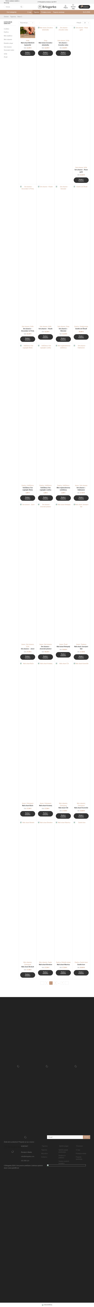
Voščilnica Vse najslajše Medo (27, 489)
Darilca (76, 326)
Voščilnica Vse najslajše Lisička (45, 489)
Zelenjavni (30, 803)
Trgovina (36, 12)
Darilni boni (84, 962)
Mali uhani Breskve (45, 964)
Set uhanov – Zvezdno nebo (63, 44)
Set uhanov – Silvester (63, 330)
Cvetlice (6, 29)
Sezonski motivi (9, 50)
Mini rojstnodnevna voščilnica (63, 489)
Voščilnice (30, 485)
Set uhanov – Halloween (81, 489)
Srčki (27, 40)
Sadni (50, 962)
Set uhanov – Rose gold (81, 171)
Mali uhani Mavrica (63, 964)
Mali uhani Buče (27, 805)
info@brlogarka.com (27, 1156)
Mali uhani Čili (63, 808)
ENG (88, 12)
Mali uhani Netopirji (63, 646)
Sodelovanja (84, 326)
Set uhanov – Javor (27, 649)
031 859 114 (25, 1160)
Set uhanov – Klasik (45, 328)
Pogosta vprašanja (58, 12)
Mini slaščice (8, 36)
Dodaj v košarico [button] (86, 319)
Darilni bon (81, 964)
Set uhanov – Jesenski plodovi (45, 648)
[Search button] (21, 7)
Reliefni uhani (66, 962)
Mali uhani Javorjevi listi (81, 648)
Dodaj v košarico (33, 33)
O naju (29, 12)
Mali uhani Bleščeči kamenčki (27, 44)
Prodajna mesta (46, 12)
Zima (45, 40)
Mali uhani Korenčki (81, 808)
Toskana (83, 644)
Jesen (77, 485)
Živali (65, 644)
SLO (84, 12)
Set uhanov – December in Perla (27, 330)
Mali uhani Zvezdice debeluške (45, 44)
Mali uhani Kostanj (45, 805)
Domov (6, 16)
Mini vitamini (63, 803)
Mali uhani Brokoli (27, 967)
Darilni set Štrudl (81, 328)
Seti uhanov (61, 40)
